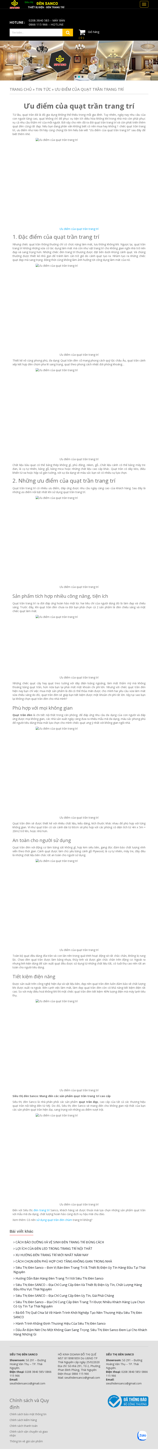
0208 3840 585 (39, 20)
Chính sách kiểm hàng (23, 1420)
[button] (6, 61)
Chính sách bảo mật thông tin (28, 1414)
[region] (79, 61)
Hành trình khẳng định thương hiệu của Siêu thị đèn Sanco (61, 1323)
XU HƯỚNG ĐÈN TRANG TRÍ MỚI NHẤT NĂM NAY (52, 1255)
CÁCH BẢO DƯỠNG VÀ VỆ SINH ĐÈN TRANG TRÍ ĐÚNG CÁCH (60, 1242)
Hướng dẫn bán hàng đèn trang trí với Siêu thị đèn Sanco (59, 1278)
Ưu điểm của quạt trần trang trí (79, 229)
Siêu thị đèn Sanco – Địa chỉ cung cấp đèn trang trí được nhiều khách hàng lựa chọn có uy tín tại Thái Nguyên (79, 1304)
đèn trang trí (41, 1210)
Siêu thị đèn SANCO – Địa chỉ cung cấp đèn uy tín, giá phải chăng (65, 1295)
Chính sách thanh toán (24, 1426)
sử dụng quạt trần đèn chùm (54, 1220)
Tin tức (43, 89)
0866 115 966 (38, 24)
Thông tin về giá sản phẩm (26, 1441)
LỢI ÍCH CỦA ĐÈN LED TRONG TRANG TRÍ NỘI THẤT (54, 1248)
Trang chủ (21, 89)
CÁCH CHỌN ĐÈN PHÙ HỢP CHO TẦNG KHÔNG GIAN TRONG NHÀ (64, 1261)
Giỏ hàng (89, 34)
